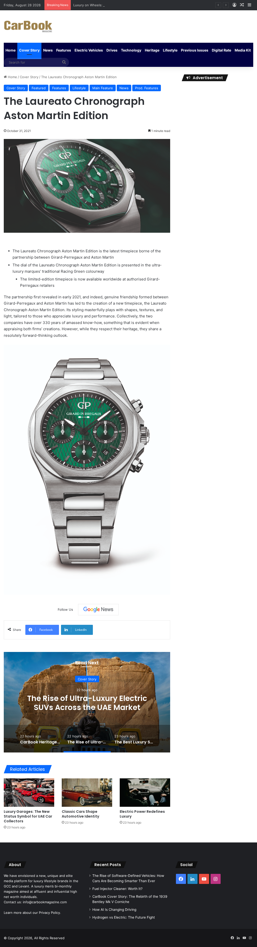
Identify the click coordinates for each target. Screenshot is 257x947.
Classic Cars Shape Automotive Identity (80, 814)
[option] (87, 702)
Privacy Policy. (50, 913)
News (48, 50)
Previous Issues (194, 50)
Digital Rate (221, 50)
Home (11, 50)
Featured (39, 88)
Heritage (152, 50)
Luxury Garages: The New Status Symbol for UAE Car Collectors (28, 816)
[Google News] (98, 609)
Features (63, 50)
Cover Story (29, 50)
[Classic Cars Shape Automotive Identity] (87, 792)
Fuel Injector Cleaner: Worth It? (117, 889)
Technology (131, 50)
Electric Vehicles (89, 50)
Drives (111, 50)
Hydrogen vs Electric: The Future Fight (123, 917)
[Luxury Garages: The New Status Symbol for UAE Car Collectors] (29, 792)
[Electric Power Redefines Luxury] (145, 792)
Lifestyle (170, 50)
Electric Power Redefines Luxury (142, 814)
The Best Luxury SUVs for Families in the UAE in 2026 (87, 703)
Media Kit (243, 50)
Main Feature (102, 88)
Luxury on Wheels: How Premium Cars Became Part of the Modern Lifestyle (132, 5)
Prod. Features (146, 88)
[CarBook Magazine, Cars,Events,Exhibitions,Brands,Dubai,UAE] (28, 26)
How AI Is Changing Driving (114, 910)
